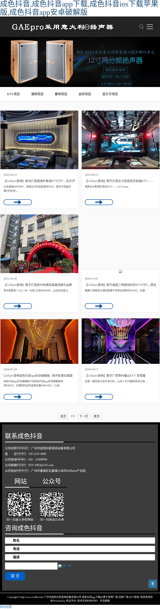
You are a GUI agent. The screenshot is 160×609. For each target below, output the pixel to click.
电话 (16, 549)
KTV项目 (13, 94)
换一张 (66, 565)
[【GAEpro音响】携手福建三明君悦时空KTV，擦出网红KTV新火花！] (121, 271)
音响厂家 (113, 597)
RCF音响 (134, 597)
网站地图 (6, 606)
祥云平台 (71, 600)
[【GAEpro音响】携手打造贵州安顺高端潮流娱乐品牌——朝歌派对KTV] (39, 243)
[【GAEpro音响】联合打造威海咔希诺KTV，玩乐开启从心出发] (39, 140)
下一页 (83, 416)
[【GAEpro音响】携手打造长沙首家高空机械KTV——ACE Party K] (121, 140)
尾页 (97, 416)
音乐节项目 (110, 94)
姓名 (16, 540)
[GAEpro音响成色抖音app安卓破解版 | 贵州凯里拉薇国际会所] (39, 341)
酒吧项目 (37, 94)
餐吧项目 (61, 94)
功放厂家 (124, 597)
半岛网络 (105, 600)
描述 (16, 557)
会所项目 (85, 94)
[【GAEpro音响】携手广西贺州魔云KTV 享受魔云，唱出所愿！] (121, 341)
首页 (63, 416)
